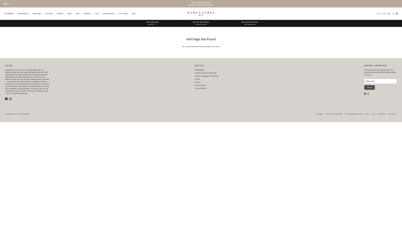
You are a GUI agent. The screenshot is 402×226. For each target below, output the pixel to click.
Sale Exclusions (200, 85)
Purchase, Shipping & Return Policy (206, 76)
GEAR (70, 13)
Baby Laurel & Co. (14, 114)
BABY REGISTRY (109, 13)
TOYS (97, 13)
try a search (216, 46)
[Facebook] (5, 3)
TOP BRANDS (9, 13)
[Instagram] (8, 3)
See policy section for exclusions (201, 5)
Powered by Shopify (24, 114)
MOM (77, 13)
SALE (134, 13)
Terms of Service (200, 88)
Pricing (197, 79)
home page (206, 46)
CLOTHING (49, 13)
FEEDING (60, 13)
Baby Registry (199, 70)
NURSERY (87, 13)
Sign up (369, 87)
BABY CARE (37, 13)
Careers (197, 82)
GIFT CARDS (123, 13)
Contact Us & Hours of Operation (206, 73)
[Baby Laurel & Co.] (201, 14)
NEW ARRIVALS (23, 13)
